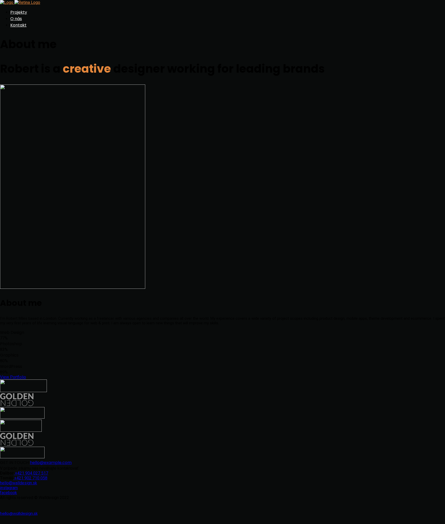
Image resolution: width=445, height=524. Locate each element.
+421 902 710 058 (30, 478)
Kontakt (18, 25)
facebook (8, 492)
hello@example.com (51, 463)
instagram (9, 487)
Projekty (18, 12)
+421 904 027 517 (31, 473)
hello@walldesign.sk (18, 482)
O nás (16, 19)
